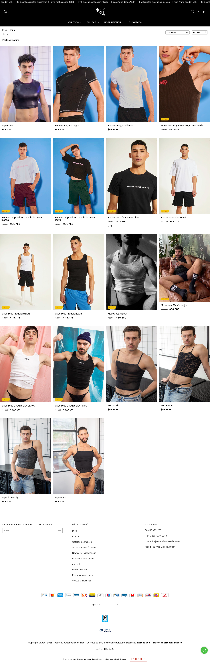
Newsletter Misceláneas (84, 553)
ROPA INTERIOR (112, 22)
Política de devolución (83, 575)
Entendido (138, 659)
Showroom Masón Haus (84, 547)
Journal (76, 564)
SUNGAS (92, 22)
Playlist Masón (79, 570)
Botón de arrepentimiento (167, 643)
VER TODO (73, 22)
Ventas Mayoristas (81, 581)
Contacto (77, 536)
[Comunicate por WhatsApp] (204, 650)
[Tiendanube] (105, 649)
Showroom (135, 22)
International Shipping (83, 558)
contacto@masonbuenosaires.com (162, 541)
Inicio (5, 30)
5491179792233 (153, 530)
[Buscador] (5, 12)
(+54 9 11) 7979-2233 (156, 536)
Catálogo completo (82, 542)
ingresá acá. (144, 643)
